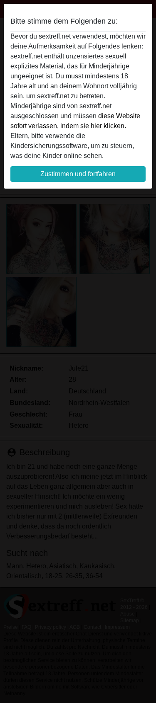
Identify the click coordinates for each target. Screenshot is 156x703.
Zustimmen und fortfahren (78, 173)
